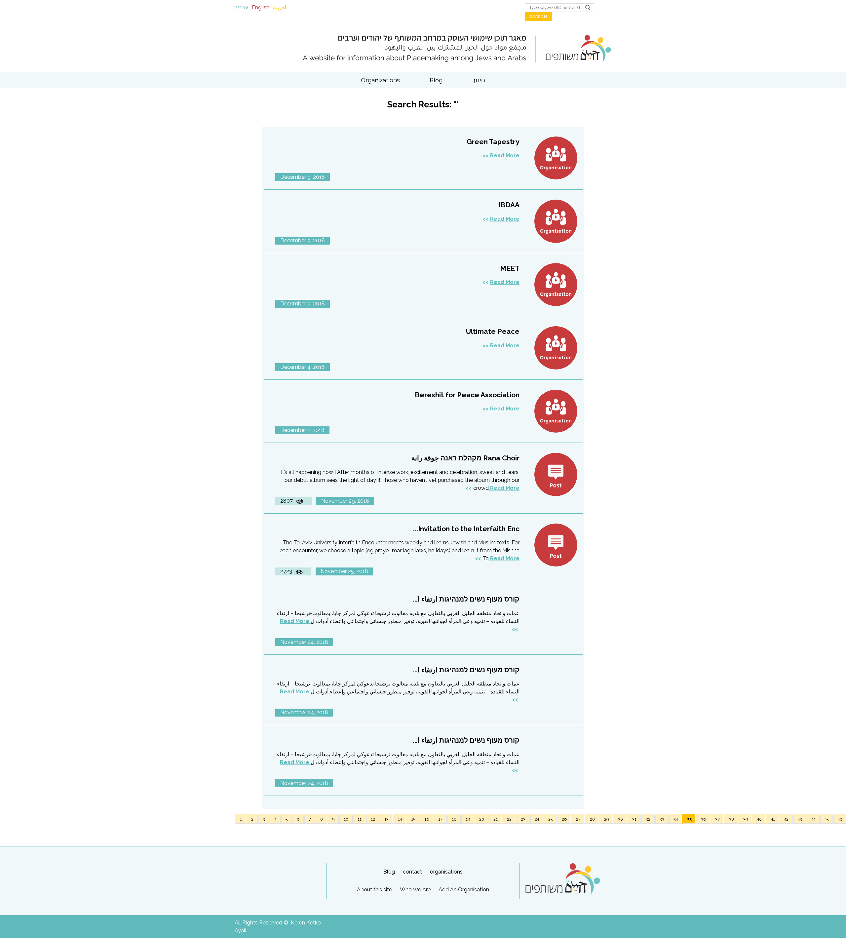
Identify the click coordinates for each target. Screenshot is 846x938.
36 (703, 819)
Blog (436, 80)
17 (440, 819)
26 (564, 819)
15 (413, 819)
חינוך (478, 80)
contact (412, 872)
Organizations (380, 80)
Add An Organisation (464, 889)
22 (509, 819)
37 (717, 819)
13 (386, 819)
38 (731, 819)
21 (495, 819)
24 (537, 819)
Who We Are (415, 889)
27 (578, 819)
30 (620, 819)
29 (606, 819)
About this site (374, 889)
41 (773, 819)
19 (468, 819)
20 (481, 819)
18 (454, 819)
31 (634, 819)
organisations (446, 872)
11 (360, 819)
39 (745, 819)
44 (813, 819)
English (260, 7)
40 (759, 819)
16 (426, 819)
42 (786, 819)
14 (400, 819)
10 (346, 819)
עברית (241, 7)
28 (592, 819)
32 (648, 819)
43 (800, 819)
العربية (280, 7)
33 (662, 819)
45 (826, 819)
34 (675, 819)
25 (550, 819)
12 (373, 819)
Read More (504, 155)
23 (523, 819)
